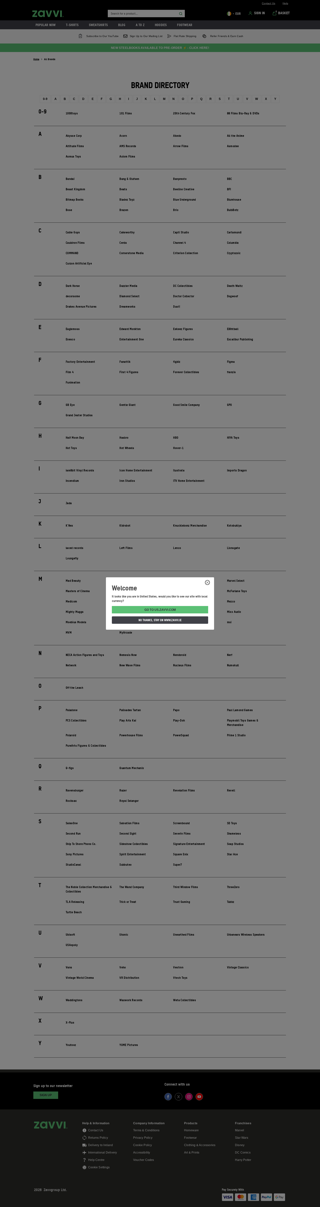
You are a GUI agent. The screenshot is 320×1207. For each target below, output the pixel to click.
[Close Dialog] (207, 582)
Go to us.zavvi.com (160, 609)
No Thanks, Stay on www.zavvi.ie (160, 620)
